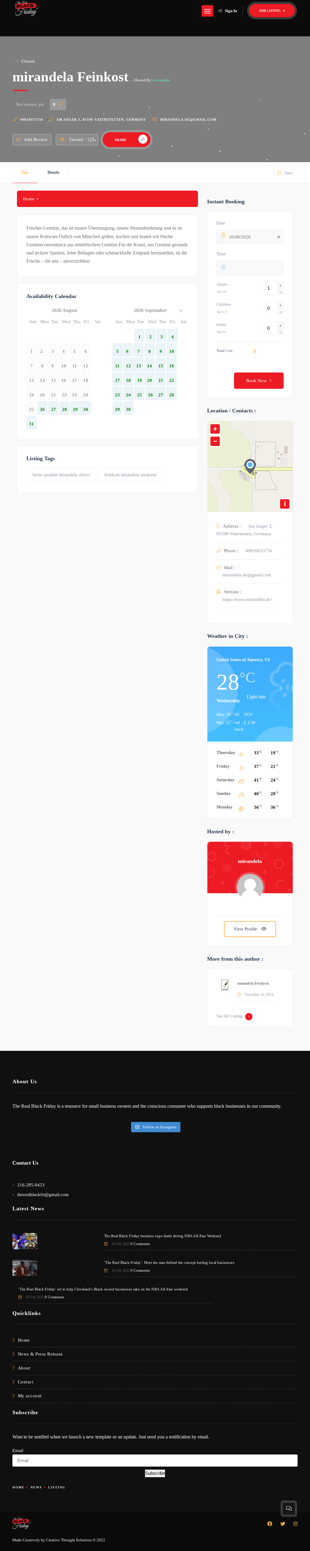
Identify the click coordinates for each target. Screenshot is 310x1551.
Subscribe (155, 1473)
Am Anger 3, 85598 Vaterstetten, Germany (101, 119)
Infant (221, 324)
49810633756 (31, 119)
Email (17, 1450)
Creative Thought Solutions (69, 1540)
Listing (56, 1487)
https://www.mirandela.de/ (247, 599)
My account (30, 1395)
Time (221, 253)
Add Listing (270, 10)
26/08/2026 (240, 236)
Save (285, 171)
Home (29, 198)
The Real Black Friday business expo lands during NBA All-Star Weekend (162, 1236)
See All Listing (229, 1016)
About (24, 1368)
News (36, 1487)
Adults (221, 284)
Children (223, 304)
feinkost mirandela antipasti (130, 474)
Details (53, 172)
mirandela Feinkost (253, 983)
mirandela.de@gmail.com (188, 119)
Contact (26, 1381)
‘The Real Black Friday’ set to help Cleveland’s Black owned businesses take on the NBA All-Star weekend (103, 1289)
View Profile (246, 928)
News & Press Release (40, 1354)
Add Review (36, 139)
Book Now (256, 380)
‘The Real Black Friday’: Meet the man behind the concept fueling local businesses (169, 1263)
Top (24, 172)
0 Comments (140, 1244)
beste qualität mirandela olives (61, 474)
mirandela (161, 80)
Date (220, 223)
